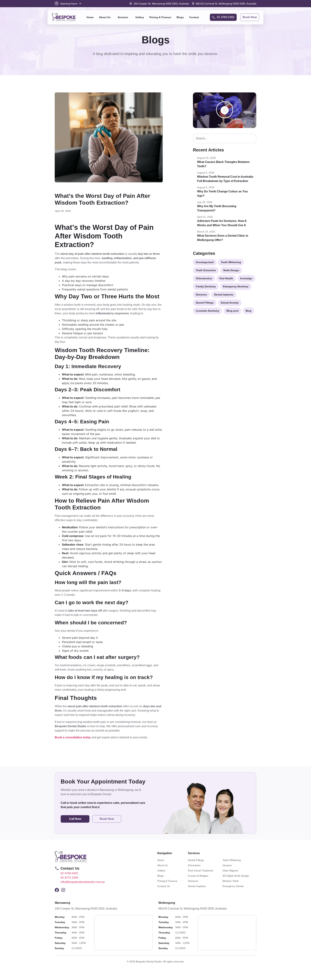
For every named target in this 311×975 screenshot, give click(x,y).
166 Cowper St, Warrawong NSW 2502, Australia (86, 908)
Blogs (180, 17)
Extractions (194, 865)
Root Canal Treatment (200, 870)
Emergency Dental (233, 886)
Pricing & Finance (160, 17)
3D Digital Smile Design (235, 875)
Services (123, 17)
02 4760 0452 (69, 873)
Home (90, 17)
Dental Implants (197, 886)
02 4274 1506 (69, 877)
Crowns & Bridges (198, 875)
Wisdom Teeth (230, 881)
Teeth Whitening (231, 860)
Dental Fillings (196, 860)
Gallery (139, 17)
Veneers (227, 865)
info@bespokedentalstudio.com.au (82, 881)
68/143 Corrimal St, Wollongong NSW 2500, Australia (192, 908)
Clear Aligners (230, 870)
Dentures (193, 881)
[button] (105, 17)
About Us (105, 17)
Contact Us (163, 886)
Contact (194, 17)
